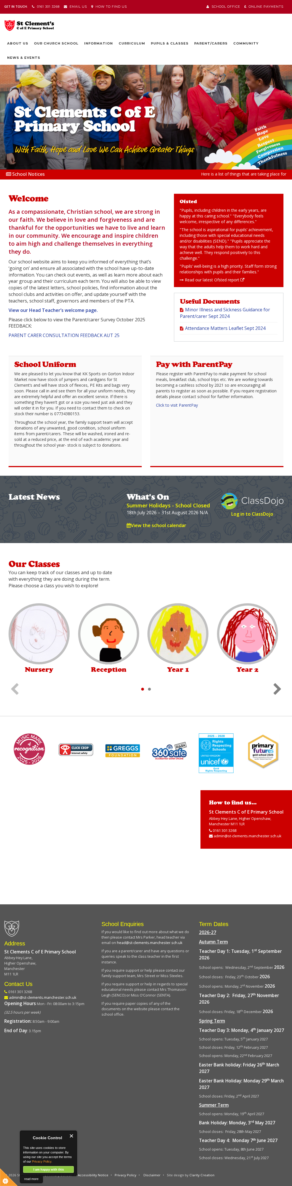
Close (72, 1136)
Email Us (77, 7)
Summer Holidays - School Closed (168, 505)
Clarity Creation (201, 1175)
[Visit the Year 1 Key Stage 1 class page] (177, 633)
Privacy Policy (125, 1175)
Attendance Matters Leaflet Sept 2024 (225, 328)
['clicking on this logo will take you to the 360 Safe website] (169, 750)
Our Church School (56, 43)
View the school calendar (158, 525)
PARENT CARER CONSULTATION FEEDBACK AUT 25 (64, 335)
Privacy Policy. (42, 1161)
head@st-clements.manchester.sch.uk (149, 942)
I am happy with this (48, 1169)
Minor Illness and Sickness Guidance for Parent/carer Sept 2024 (225, 312)
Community (246, 43)
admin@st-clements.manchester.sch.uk (247, 835)
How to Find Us (110, 7)
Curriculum (132, 43)
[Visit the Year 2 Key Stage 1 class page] (247, 633)
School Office (224, 7)
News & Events (23, 58)
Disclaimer (152, 1175)
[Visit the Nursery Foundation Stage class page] (39, 633)
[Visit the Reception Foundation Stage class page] (108, 633)
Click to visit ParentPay (177, 405)
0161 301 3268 (47, 7)
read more (31, 1179)
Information (98, 43)
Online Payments (264, 7)
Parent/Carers (211, 43)
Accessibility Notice (93, 1175)
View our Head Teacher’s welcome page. (53, 310)
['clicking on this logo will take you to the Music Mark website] (29, 749)
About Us (17, 43)
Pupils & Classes (169, 43)
